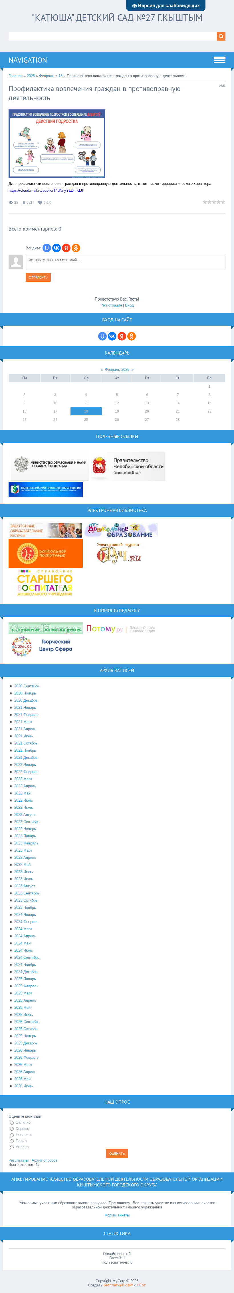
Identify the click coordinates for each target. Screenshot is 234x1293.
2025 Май (22, 1007)
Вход (129, 305)
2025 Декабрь (26, 1043)
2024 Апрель (25, 936)
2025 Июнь (23, 1014)
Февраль (46, 76)
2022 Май (22, 793)
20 (147, 411)
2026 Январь (25, 1050)
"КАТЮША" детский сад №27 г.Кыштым (117, 17)
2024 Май (22, 943)
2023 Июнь (23, 872)
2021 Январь (25, 707)
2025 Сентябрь (27, 1022)
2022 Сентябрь (27, 822)
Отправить (38, 277)
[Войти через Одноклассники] (76, 248)
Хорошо (22, 1128)
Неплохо (23, 1134)
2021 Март (23, 722)
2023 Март (23, 850)
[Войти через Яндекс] (66, 248)
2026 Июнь (23, 1086)
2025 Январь (25, 979)
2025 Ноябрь (25, 1036)
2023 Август (24, 886)
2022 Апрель (25, 786)
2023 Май (22, 864)
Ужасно (22, 1147)
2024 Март (23, 929)
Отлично (23, 1122)
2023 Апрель (25, 857)
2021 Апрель (25, 729)
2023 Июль (23, 879)
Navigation (28, 60)
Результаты (19, 1160)
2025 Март (23, 993)
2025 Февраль (26, 986)
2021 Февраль (26, 714)
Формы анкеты (117, 1215)
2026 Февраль (26, 1057)
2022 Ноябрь (25, 829)
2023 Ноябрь (25, 907)
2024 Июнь (23, 950)
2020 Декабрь (26, 700)
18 (60, 76)
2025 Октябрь (26, 1029)
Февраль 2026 (117, 369)
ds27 (30, 203)
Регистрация (111, 305)
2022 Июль (23, 807)
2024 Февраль (26, 922)
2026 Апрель (25, 1072)
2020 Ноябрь (25, 693)
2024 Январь (25, 914)
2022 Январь (25, 764)
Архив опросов (44, 1160)
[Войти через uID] (47, 248)
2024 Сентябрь (27, 957)
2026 (31, 76)
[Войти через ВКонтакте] (56, 248)
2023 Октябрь (26, 900)
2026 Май (22, 1079)
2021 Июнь (23, 736)
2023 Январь (25, 836)
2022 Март (23, 779)
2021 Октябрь (26, 743)
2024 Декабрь (26, 972)
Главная (16, 76)
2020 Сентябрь (27, 686)
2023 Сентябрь (27, 893)
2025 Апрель (25, 1000)
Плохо (21, 1141)
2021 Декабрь (26, 757)
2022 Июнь (23, 800)
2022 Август (24, 814)
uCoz (141, 1285)
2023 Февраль (26, 843)
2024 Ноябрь (25, 964)
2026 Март (23, 1064)
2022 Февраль (26, 772)
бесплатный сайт (118, 1285)
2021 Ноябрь (25, 750)
